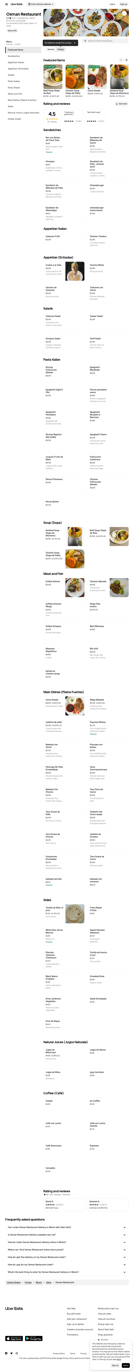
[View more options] (124, 13)
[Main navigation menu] (6, 4)
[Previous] (121, 60)
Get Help (71, 1308)
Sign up (123, 4)
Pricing (83, 1353)
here (119, 1359)
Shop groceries (105, 1334)
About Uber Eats (106, 1329)
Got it (125, 1365)
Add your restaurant (77, 1319)
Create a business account (80, 1329)
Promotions (72, 1334)
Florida (28, 1282)
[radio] (51, 49)
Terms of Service (86, 1358)
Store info (12, 31)
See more (123, 104)
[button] (67, 1227)
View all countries (106, 1319)
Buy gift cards (74, 1314)
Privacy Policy (59, 1353)
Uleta (48, 1282)
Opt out (115, 1365)
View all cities (104, 1314)
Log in (112, 4)
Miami (39, 1282)
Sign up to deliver (75, 1324)
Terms (72, 1353)
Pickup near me (105, 1324)
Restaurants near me (108, 1308)
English (104, 1340)
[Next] (126, 60)
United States (14, 1282)
